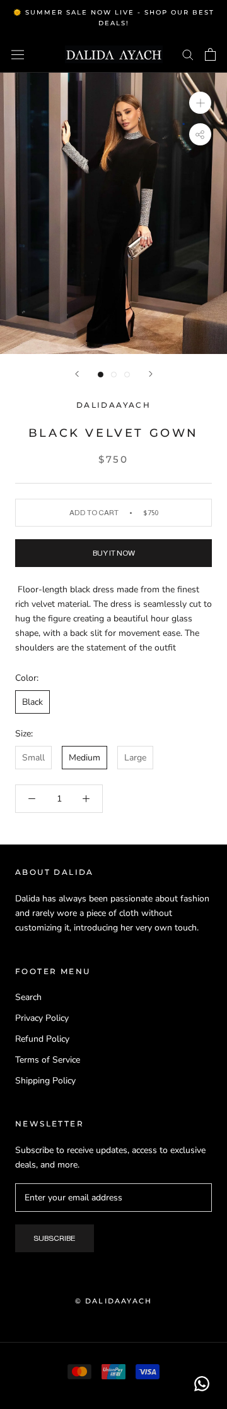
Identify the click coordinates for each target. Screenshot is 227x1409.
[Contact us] (202, 1384)
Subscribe (54, 1238)
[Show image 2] (114, 374)
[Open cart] (210, 54)
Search (28, 997)
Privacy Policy (42, 1018)
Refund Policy (42, 1039)
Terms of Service (47, 1060)
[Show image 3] (127, 374)
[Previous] (77, 374)
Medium (84, 758)
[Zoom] (200, 102)
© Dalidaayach (114, 1300)
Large (135, 758)
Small (33, 758)
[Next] (151, 374)
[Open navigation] (17, 54)
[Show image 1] (100, 374)
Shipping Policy (45, 1081)
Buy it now (114, 553)
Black (32, 702)
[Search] (188, 54)
